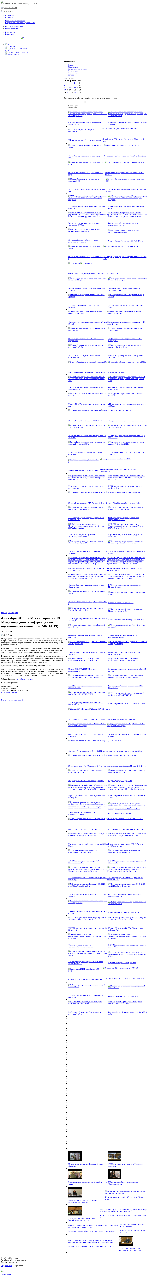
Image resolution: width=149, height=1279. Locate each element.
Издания (71, 75)
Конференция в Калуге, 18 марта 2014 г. (83, 470)
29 (75, 92)
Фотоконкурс (73, 273)
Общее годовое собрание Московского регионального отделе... (122, 636)
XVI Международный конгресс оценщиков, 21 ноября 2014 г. (119, 751)
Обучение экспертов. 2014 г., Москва (122, 963)
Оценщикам (9, 17)
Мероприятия (73, 67)
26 (67, 92)
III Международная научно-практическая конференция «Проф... (123, 519)
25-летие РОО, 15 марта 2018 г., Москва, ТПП (123, 503)
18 (65, 90)
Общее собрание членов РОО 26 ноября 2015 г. (86, 829)
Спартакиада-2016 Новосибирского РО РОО (85, 979)
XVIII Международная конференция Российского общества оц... (81, 1219)
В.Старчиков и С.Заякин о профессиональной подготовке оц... (91, 1246)
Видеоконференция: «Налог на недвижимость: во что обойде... (91, 1231)
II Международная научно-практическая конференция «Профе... (83, 813)
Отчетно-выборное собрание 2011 (121, 603)
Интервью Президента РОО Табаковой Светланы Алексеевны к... (83, 1201)
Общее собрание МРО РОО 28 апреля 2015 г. (125, 912)
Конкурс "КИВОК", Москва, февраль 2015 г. (124, 996)
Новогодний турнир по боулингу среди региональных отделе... (83, 241)
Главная (4, 613)
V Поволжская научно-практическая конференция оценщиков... (113, 719)
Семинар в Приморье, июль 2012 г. (81, 751)
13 (70, 88)
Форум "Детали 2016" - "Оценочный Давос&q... (86, 781)
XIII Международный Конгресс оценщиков (84, 140)
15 (75, 88)
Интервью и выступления (77, 69)
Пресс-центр (10, 32)
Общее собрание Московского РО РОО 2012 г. (125, 241)
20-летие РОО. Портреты (77, 719)
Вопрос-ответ (10, 34)
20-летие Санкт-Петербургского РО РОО (83, 421)
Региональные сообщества (15, 21)
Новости (71, 65)
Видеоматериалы (74, 73)
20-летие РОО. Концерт (116, 372)
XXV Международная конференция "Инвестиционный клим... (81, 535)
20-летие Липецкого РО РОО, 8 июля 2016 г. (85, 766)
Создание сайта (6, 1266)
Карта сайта (6, 1274)
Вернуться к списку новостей (12, 700)
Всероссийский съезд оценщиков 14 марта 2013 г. (86, 372)
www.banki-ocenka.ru (25, 679)
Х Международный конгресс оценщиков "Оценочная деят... (130, 1249)
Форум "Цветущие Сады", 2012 (120, 781)
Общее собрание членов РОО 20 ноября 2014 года (124, 829)
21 (72, 90)
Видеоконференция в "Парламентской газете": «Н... (99, 273)
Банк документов (11, 28)
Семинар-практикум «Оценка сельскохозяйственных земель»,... (80, 946)
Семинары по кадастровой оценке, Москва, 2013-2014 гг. (125, 766)
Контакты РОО (9, 11)
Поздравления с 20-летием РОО (120, 813)
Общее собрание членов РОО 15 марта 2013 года (126, 704)
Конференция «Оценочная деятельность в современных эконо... (123, 224)
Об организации (11, 15)
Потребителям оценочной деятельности (20, 23)
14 (72, 88)
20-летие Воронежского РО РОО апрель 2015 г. (86, 503)
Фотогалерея (73, 71)
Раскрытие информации (14, 26)
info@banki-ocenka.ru (9, 692)
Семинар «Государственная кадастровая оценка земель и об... (124, 421)
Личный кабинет (10, 8)
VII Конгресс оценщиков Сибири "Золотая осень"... (127, 620)
